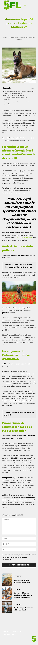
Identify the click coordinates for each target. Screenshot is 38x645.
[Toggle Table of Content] (31, 88)
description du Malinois (23, 238)
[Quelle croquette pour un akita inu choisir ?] (7, 607)
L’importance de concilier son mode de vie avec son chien (18, 103)
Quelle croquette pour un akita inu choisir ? (23, 609)
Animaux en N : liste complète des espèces (22, 581)
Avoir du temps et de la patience (14, 95)
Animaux (11, 37)
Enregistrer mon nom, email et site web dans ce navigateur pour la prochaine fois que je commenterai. (19, 557)
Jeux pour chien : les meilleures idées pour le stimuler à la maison (23, 595)
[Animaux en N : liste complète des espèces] (7, 580)
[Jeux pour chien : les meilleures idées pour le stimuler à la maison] (7, 593)
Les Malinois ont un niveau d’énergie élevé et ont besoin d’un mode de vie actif (19, 92)
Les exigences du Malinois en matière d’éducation (15, 99)
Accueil (5, 37)
